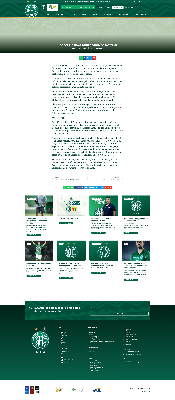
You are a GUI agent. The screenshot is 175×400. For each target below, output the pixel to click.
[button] (81, 58)
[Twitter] (44, 352)
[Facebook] (37, 352)
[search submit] (93, 7)
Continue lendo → (34, 235)
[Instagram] (40, 352)
